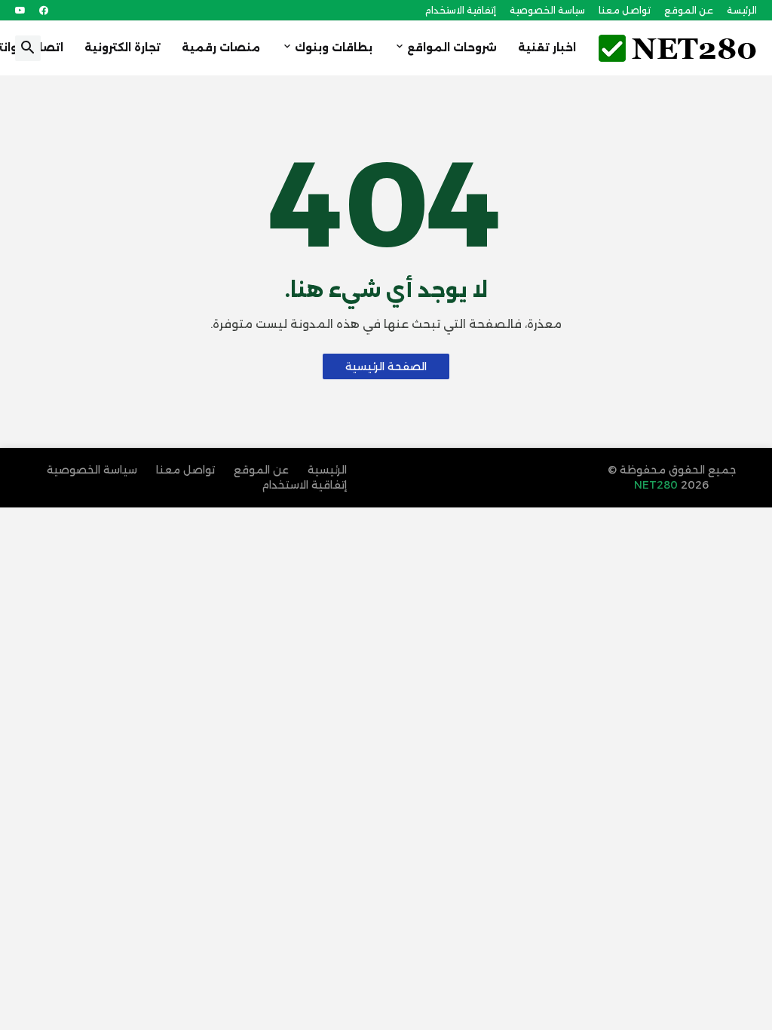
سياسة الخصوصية (547, 10)
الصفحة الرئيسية (386, 366)
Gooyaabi (560, 485)
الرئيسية (327, 470)
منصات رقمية (221, 47)
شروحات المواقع (452, 47)
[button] (28, 48)
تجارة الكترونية (122, 47)
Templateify (468, 470)
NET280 (657, 485)
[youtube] (20, 10)
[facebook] (43, 10)
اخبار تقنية (547, 47)
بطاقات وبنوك (333, 47)
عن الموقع (688, 10)
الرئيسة (742, 10)
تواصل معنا (625, 10)
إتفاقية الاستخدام (460, 10)
